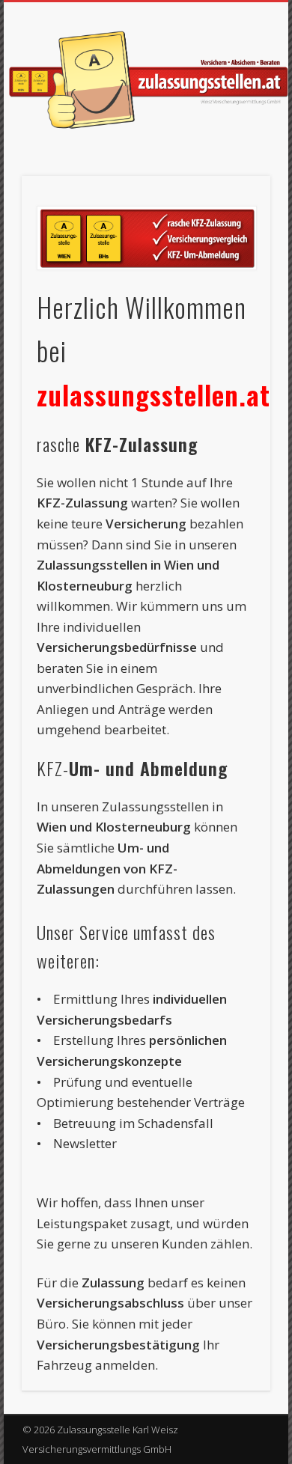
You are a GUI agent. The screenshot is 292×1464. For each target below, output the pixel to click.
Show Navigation (234, 134)
